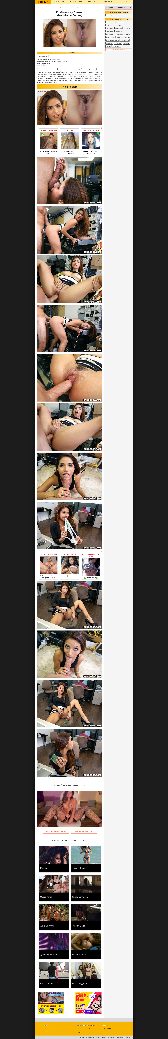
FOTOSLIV (43, 2)
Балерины (126, 43)
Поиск (125, 2)
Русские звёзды (59, 2)
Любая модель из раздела (83, 831)
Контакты (47, 1031)
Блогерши (127, 37)
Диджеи (108, 46)
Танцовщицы (109, 31)
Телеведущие (119, 25)
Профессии (92, 2)
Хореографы (118, 43)
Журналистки (119, 34)
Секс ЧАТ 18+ (108, 2)
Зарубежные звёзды (76, 2)
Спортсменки (109, 25)
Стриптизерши (116, 46)
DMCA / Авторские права (123, 1037)
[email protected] (107, 1028)
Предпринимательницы (112, 40)
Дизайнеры (119, 37)
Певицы (122, 22)
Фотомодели (109, 28)
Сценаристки (118, 31)
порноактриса (43, 56)
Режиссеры (127, 28)
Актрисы (108, 22)
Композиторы (109, 34)
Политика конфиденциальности (105, 1037)
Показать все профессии (118, 49)
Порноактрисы (110, 15)
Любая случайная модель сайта (55, 831)
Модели (115, 22)
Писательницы (110, 37)
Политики (127, 34)
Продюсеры (118, 28)
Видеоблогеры (125, 40)
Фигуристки (109, 43)
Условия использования (87, 1037)
